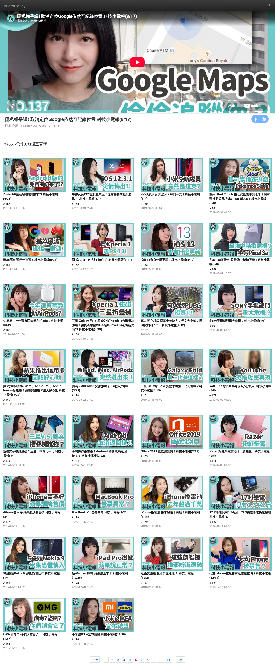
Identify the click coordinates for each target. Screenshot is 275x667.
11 (168, 660)
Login (268, 5)
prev (95, 660)
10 (160, 660)
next (180, 660)
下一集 (260, 119)
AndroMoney (15, 5)
